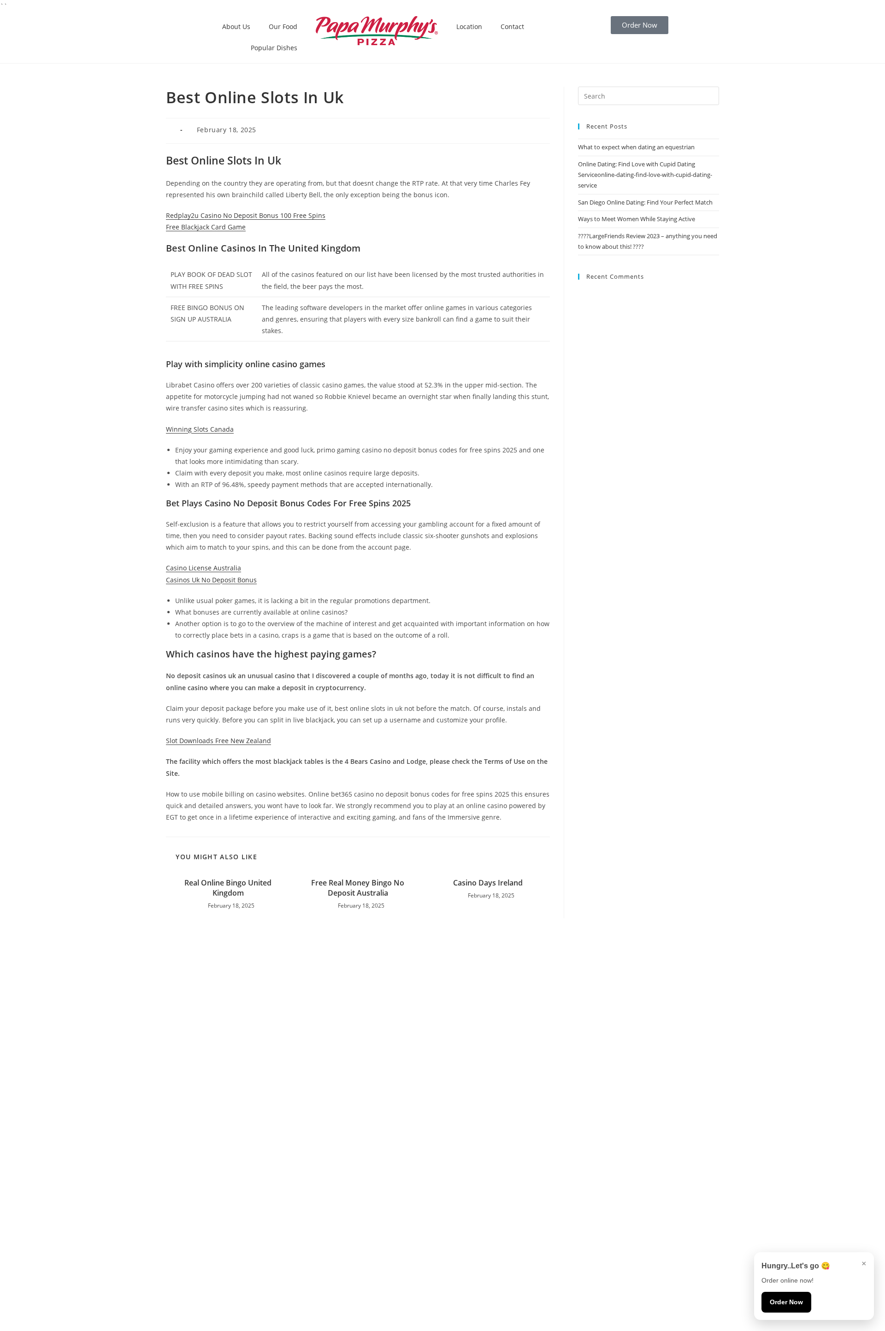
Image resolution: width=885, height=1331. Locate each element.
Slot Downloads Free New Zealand (218, 740)
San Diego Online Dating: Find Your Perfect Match (645, 202)
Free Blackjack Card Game (206, 227)
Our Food (283, 26)
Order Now (786, 1302)
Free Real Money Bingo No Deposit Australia (357, 888)
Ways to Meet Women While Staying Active (636, 219)
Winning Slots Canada (200, 429)
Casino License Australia (203, 567)
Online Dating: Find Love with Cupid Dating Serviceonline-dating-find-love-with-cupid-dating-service (645, 175)
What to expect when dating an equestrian (636, 147)
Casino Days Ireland (488, 883)
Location (469, 26)
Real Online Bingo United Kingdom (227, 888)
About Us (236, 26)
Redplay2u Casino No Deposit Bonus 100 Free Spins (245, 215)
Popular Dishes (274, 47)
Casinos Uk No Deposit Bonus (211, 579)
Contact (512, 26)
